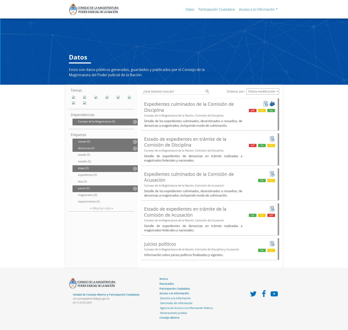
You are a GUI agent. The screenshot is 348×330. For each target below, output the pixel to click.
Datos (190, 9)
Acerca (164, 278)
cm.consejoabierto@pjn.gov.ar (91, 298)
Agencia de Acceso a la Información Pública (186, 308)
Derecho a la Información (175, 298)
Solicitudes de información (176, 303)
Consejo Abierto (169, 317)
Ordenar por (235, 91)
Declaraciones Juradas (173, 313)
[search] (207, 91)
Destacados (167, 283)
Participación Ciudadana (216, 9)
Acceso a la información (174, 293)
